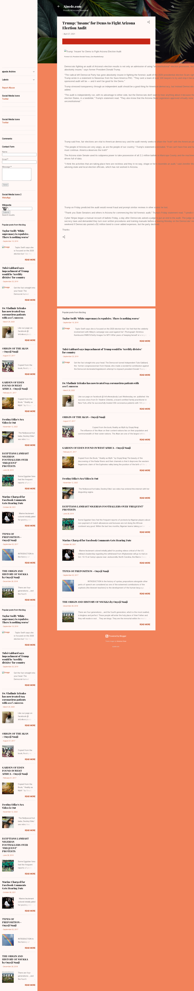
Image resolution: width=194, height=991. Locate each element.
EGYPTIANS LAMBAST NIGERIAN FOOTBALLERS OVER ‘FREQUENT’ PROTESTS (15, 460)
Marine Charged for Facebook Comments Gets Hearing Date (96, 540)
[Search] (172, 7)
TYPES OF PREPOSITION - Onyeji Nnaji (85, 571)
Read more (145, 341)
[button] (148, 22)
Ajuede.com (72, 6)
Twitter (5, 99)
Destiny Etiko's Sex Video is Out (80, 478)
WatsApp (6, 197)
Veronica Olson (121, 641)
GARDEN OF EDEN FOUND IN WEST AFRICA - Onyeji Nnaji (96, 447)
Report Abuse (8, 87)
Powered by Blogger (117, 636)
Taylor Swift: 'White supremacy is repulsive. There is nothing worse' (100, 318)
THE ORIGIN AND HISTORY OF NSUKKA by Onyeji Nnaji (95, 601)
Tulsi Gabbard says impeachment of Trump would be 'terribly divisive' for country (15, 272)
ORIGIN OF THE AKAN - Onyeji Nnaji (83, 417)
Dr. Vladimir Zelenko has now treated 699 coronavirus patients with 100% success (14, 313)
